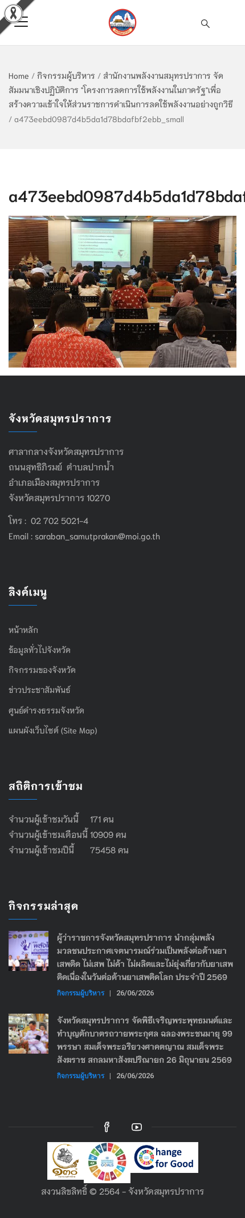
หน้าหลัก (23, 629)
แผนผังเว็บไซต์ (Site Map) (53, 730)
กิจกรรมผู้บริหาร (66, 75)
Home (19, 75)
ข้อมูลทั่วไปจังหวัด (40, 649)
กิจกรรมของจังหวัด (42, 669)
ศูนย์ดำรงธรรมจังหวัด (46, 710)
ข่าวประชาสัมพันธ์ (40, 689)
